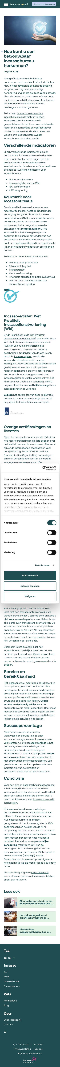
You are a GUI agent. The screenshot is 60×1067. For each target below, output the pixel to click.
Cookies (39, 1049)
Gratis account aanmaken (44, 4)
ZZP (6, 971)
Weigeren (30, 596)
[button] (30, 958)
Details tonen (42, 565)
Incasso (19, 4)
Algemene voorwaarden (30, 1053)
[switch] (51, 532)
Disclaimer (38, 1044)
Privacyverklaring (22, 1049)
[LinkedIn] (5, 1032)
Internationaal (11, 981)
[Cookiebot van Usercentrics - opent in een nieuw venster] (42, 468)
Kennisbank (10, 1000)
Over (8, 1014)
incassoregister (23, 356)
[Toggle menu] (6, 4)
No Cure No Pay (33, 630)
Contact (8, 1024)
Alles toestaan (30, 575)
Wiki (7, 994)
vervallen (13, 103)
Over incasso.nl (12, 1019)
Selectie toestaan (30, 586)
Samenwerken (12, 986)
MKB (6, 976)
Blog (6, 1005)
